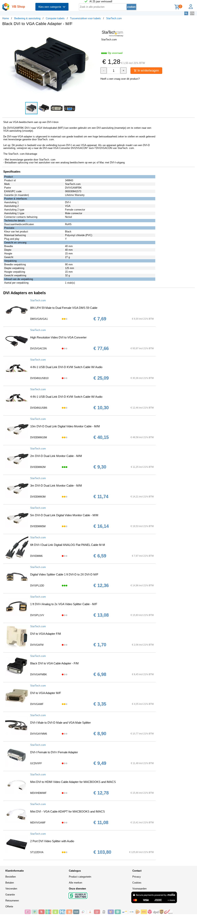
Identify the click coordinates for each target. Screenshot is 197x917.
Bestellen (10, 876)
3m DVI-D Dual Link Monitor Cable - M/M (56, 485)
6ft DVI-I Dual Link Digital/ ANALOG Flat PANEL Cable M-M (67, 544)
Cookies (136, 882)
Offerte (9, 906)
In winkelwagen (148, 70)
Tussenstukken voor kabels (85, 18)
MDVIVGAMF (38, 822)
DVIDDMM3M (38, 496)
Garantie (10, 894)
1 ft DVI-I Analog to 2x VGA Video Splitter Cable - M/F (63, 604)
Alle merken (75, 882)
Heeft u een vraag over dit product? (120, 78)
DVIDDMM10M (38, 437)
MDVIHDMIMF (38, 793)
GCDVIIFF (36, 763)
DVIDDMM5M (38, 526)
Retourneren (12, 900)
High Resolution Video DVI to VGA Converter (58, 337)
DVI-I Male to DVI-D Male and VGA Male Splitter (60, 722)
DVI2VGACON (38, 348)
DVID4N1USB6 (38, 407)
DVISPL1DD (37, 585)
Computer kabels (55, 18)
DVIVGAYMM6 (38, 733)
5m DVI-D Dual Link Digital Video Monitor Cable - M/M (64, 515)
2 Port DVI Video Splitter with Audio (52, 841)
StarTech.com (114, 18)
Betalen (9, 882)
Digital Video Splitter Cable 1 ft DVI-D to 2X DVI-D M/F (64, 574)
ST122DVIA (36, 852)
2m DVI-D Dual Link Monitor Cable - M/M (56, 456)
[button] (95, 33)
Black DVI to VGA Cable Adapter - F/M (54, 663)
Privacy (136, 876)
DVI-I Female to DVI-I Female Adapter (54, 752)
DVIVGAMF (36, 704)
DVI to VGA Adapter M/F (45, 693)
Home (5, 18)
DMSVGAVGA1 (39, 318)
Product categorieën (80, 876)
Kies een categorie (50, 6)
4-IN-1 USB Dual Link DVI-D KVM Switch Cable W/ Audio (66, 367)
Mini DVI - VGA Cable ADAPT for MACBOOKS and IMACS (67, 811)
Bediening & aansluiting (27, 18)
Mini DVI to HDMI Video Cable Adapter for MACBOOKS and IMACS (73, 781)
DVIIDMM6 (36, 556)
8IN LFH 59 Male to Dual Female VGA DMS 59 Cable (63, 307)
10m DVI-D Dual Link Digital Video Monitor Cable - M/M (65, 426)
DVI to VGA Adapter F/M (45, 633)
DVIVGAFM (36, 644)
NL (186, 13)
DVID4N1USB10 (39, 378)
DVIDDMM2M (38, 467)
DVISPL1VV (37, 615)
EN (192, 13)
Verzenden (11, 888)
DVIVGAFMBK (38, 674)
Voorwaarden (139, 888)
